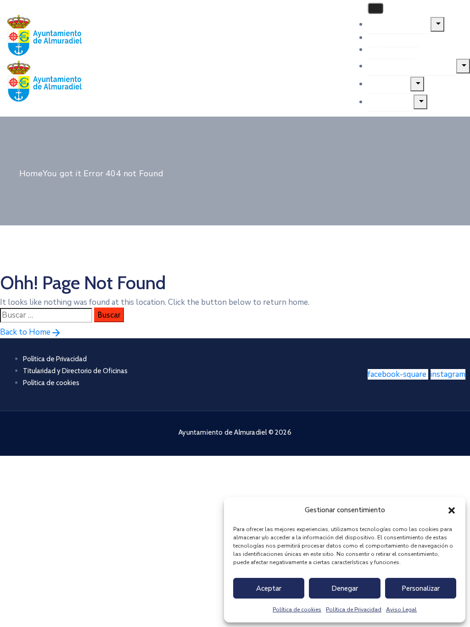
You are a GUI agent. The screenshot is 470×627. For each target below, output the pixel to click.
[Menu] (437, 24)
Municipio (391, 49)
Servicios (391, 101)
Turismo (389, 83)
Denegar (344, 588)
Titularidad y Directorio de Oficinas (75, 371)
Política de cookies (297, 609)
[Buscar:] (46, 315)
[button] (451, 510)
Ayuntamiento (399, 24)
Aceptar (268, 588)
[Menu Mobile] (375, 8)
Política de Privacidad (353, 609)
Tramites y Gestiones (412, 66)
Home (31, 173)
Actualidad (393, 37)
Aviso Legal (401, 609)
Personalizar (421, 588)
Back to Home (25, 332)
